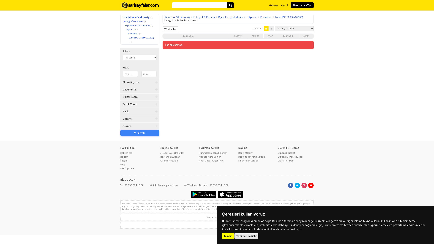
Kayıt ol (284, 5)
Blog (122, 164)
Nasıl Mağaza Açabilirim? (211, 160)
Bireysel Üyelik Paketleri (172, 152)
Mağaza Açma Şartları (210, 156)
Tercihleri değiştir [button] (246, 236)
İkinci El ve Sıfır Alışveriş (136, 17)
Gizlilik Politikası (286, 160)
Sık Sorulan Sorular (248, 160)
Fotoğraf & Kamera (133, 21)
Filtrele (141, 133)
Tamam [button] (228, 236)
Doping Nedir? (245, 152)
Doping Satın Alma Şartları (251, 156)
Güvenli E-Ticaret (286, 152)
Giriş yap (273, 5)
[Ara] (230, 5)
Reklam (124, 156)
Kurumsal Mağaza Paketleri (213, 152)
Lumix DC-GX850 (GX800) (141, 37)
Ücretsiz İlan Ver (302, 5)
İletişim (123, 160)
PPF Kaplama (127, 168)
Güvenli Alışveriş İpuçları (290, 156)
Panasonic (133, 33)
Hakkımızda (126, 152)
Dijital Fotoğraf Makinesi (137, 25)
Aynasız (130, 29)
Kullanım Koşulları (169, 160)
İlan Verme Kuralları (170, 156)
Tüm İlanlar (170, 29)
